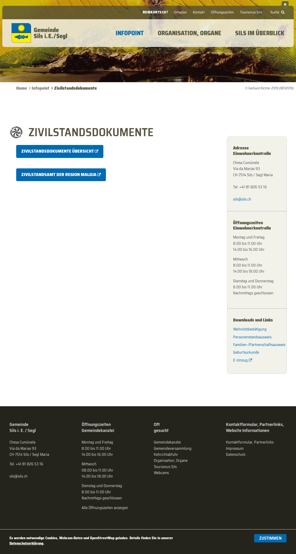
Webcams (161, 473)
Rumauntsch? (155, 12)
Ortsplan (180, 12)
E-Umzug (240, 360)
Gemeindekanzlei (167, 442)
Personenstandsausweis (252, 337)
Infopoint (40, 88)
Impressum (235, 448)
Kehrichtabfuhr (166, 454)
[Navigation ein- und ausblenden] (285, 3)
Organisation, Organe (171, 460)
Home (21, 88)
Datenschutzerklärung (26, 543)
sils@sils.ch (242, 199)
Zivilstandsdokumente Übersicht (57, 151)
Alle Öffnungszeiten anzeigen (105, 508)
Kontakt (199, 12)
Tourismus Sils (251, 12)
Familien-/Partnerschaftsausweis (257, 345)
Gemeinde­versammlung (172, 448)
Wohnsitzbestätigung (250, 329)
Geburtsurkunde (246, 352)
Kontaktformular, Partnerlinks (250, 442)
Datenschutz (235, 454)
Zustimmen (270, 538)
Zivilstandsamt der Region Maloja (58, 174)
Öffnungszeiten (222, 12)
